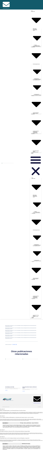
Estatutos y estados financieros (36, 46)
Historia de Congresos (35, 113)
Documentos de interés (35, 316)
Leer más (6, 390)
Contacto (32, 152)
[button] (35, 165)
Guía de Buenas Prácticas (36, 315)
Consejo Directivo (35, 196)
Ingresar (32, 153)
